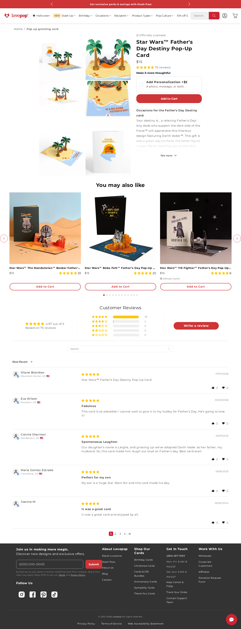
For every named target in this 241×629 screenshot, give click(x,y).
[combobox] (205, 15)
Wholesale (205, 555)
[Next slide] (237, 238)
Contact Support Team (176, 600)
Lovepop (117, 616)
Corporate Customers (205, 563)
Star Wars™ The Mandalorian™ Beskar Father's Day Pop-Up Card (45, 268)
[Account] (225, 16)
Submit (94, 564)
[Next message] (189, 4)
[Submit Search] (214, 15)
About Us (108, 567)
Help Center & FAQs (175, 584)
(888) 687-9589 (175, 555)
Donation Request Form (210, 579)
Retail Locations (112, 555)
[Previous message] (52, 4)
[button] (64, 15)
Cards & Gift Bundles (141, 573)
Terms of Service (111, 623)
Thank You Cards (144, 593)
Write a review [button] (196, 326)
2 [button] (116, 534)
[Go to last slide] (4, 238)
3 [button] (120, 534)
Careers (106, 579)
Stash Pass (108, 561)
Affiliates (204, 571)
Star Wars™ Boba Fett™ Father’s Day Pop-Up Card (120, 268)
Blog (105, 573)
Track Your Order (177, 592)
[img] (90, 374)
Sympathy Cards (144, 587)
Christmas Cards (144, 565)
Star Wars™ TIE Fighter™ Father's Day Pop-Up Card (196, 268)
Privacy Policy (78, 575)
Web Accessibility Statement (146, 623)
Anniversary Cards (145, 581)
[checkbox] (169, 84)
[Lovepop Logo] (16, 15)
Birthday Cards (143, 559)
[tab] (104, 295)
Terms (62, 575)
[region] (120, 421)
